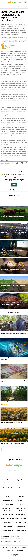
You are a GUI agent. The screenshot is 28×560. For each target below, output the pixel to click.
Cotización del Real (7, 492)
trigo (15, 541)
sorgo (12, 544)
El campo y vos (20, 492)
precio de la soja (5, 544)
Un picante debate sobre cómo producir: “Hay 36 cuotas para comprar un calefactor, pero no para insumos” (13, 250)
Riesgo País (7, 522)
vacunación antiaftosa (14, 538)
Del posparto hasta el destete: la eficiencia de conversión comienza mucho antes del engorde (12, 215)
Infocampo (3, 6)
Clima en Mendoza (20, 514)
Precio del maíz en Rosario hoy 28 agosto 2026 (12, 402)
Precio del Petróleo (20, 530)
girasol (19, 541)
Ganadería (21, 496)
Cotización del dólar (7, 488)
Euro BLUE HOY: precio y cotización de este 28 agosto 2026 (14, 380)
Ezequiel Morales (6, 236)
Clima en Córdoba (7, 514)
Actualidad (7, 6)
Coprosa (17, 536)
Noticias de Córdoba (21, 518)
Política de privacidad (14, 471)
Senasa (20, 484)
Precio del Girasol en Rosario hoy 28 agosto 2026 (12, 443)
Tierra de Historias (7, 504)
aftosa (12, 536)
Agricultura (20, 480)
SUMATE (14, 184)
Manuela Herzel (5, 219)
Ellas (7, 496)
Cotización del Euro (21, 488)
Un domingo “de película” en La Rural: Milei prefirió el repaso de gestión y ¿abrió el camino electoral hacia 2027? (14, 232)
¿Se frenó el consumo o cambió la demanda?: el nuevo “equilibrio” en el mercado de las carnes (14, 303)
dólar (23, 538)
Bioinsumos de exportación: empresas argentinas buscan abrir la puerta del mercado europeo (13, 286)
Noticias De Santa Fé (7, 518)
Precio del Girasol (7, 530)
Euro (2, 541)
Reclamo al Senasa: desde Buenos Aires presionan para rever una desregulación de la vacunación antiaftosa (14, 332)
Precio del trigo (20, 526)
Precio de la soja (21, 522)
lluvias (20, 504)
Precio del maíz (7, 526)
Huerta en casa (7, 500)
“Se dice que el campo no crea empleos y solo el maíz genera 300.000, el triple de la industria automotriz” (13, 268)
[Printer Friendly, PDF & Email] (26, 163)
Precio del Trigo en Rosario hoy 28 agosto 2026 (12, 422)
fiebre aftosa (4, 538)
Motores (20, 500)
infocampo (4, 272)
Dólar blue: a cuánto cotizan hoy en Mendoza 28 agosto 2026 (12, 358)
